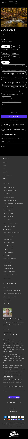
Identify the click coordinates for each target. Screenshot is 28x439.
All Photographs (6, 255)
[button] (2, 2)
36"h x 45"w (15, 53)
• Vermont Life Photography (9, 226)
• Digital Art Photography (8, 197)
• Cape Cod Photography (8, 187)
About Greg (5, 171)
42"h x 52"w (15, 56)
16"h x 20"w (6, 46)
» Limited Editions (7, 265)
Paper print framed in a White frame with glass (14, 87)
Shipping (2, 41)
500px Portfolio (7, 332)
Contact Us (5, 287)
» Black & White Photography (9, 258)
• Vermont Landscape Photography (10, 223)
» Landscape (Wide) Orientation (10, 274)
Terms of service (23, 423)
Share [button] (4, 146)
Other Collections (7, 229)
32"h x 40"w (6, 53)
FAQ (4, 168)
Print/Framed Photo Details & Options (11, 290)
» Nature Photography (8, 245)
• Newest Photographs (8, 213)
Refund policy (9, 423)
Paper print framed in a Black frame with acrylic (14, 74)
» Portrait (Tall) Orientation (9, 271)
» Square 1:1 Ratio (7, 278)
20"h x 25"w (15, 46)
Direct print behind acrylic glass (10, 91)
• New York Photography (8, 216)
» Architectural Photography (9, 236)
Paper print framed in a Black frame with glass (14, 70)
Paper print (5, 62)
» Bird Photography (7, 239)
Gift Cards (5, 178)
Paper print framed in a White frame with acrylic (14, 83)
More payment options (14, 120)
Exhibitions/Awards (7, 175)
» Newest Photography (8, 268)
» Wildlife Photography (8, 252)
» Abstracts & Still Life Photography (11, 232)
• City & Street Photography (9, 190)
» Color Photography (7, 261)
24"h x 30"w (6, 49)
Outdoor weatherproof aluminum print (12, 101)
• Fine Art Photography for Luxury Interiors (13, 203)
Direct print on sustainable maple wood (12, 94)
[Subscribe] (23, 392)
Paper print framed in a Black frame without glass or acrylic (13, 66)
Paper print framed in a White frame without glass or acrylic (13, 78)
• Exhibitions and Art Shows (9, 200)
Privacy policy (16, 423)
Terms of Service (7, 300)
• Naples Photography (8, 210)
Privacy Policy (6, 303)
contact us (18, 347)
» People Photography (8, 249)
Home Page (5, 162)
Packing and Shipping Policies (9, 296)
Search (4, 165)
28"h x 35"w (15, 49)
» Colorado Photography (8, 242)
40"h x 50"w (6, 56)
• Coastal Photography (8, 193)
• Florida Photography (8, 206)
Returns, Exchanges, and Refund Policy (12, 293)
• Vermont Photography (8, 219)
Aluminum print (6, 97)
